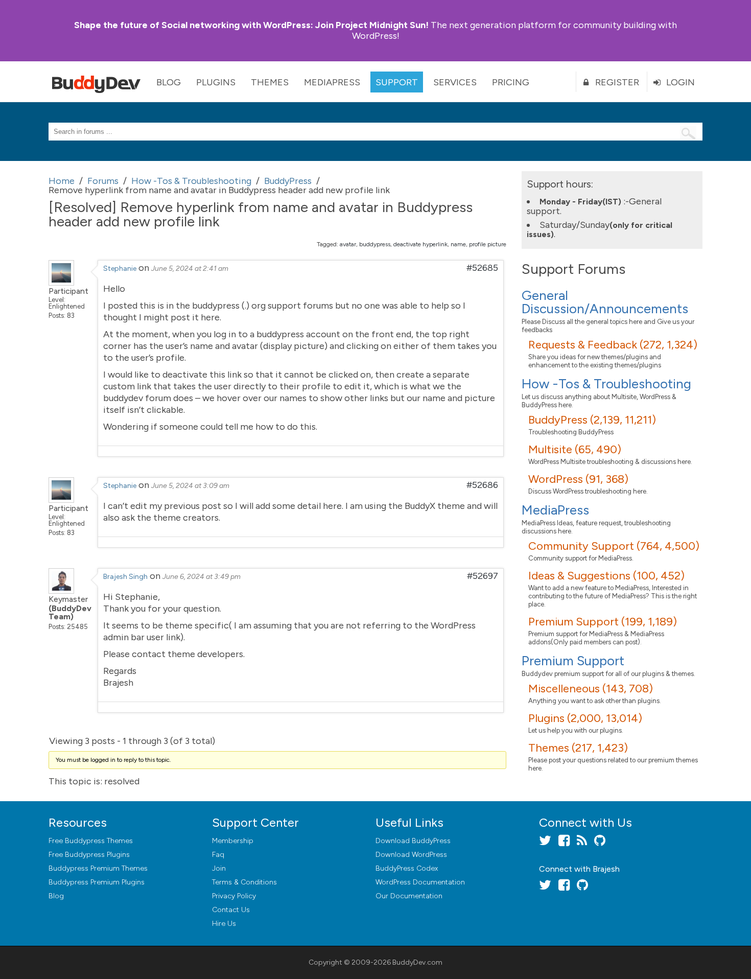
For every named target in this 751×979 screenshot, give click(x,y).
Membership (232, 840)
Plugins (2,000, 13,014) (585, 718)
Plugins (216, 82)
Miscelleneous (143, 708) (590, 688)
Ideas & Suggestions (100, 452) (606, 575)
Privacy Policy (234, 896)
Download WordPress (411, 854)
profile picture (487, 244)
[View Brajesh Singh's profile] (61, 590)
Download (413, 840)
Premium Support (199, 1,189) (602, 621)
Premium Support (573, 660)
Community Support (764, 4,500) (613, 546)
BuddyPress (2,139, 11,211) (592, 420)
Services (455, 82)
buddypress (374, 244)
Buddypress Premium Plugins (97, 882)
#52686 (482, 485)
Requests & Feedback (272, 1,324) (612, 345)
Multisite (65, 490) (574, 449)
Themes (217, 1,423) (578, 748)
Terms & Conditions (244, 882)
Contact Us (231, 909)
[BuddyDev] (98, 82)
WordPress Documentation (420, 882)
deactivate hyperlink (420, 244)
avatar (348, 244)
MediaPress (332, 82)
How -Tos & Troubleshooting (606, 384)
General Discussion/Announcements (605, 302)
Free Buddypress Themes (91, 840)
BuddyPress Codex (406, 868)
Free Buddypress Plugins (89, 854)
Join (219, 868)
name (458, 244)
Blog (168, 82)
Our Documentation (408, 896)
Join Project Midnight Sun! (251, 25)
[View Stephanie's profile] (61, 282)
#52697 (482, 575)
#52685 (482, 267)
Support (396, 82)
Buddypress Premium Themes (98, 868)
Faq (218, 854)
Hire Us (224, 923)
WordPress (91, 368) (578, 479)
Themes (270, 82)
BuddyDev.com (417, 962)
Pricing (510, 82)
